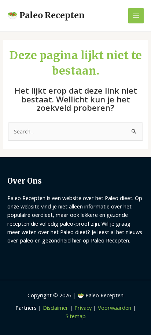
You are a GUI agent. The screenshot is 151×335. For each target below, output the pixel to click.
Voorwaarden (114, 307)
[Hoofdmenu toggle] (136, 15)
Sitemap (76, 316)
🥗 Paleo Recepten (46, 15)
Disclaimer (55, 307)
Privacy (83, 307)
